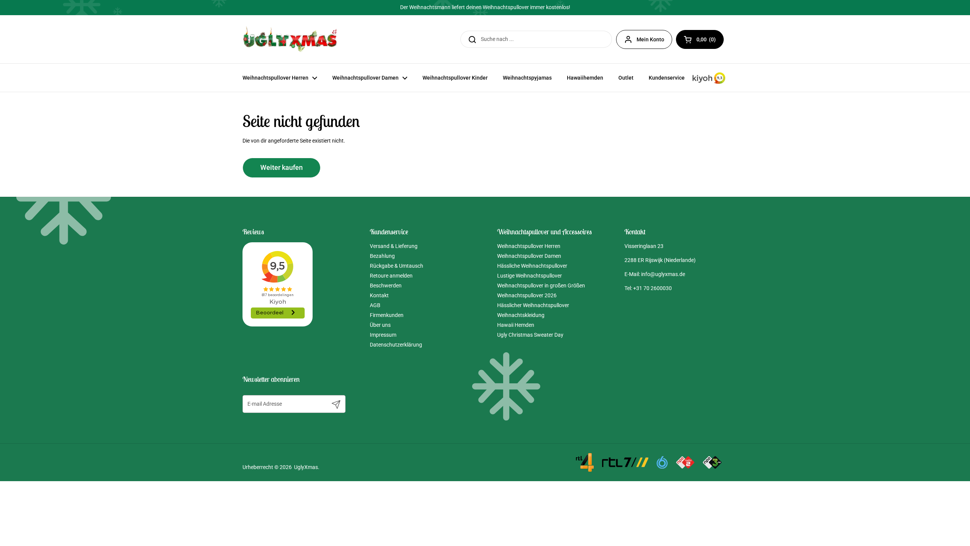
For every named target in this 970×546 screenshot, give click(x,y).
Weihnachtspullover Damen (529, 256)
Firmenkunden (387, 315)
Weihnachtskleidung (520, 315)
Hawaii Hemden (515, 325)
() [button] (710, 40)
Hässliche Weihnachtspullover (532, 266)
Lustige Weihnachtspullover (529, 276)
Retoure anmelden (391, 276)
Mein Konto (650, 39)
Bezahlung (382, 256)
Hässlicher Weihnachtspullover (533, 305)
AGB (375, 305)
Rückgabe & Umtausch (396, 266)
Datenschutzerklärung (396, 345)
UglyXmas (306, 467)
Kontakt (379, 295)
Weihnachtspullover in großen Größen (541, 285)
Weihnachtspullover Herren (528, 246)
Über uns (380, 325)
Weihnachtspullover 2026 (527, 295)
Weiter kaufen (281, 167)
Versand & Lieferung (394, 246)
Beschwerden (386, 285)
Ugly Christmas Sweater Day (530, 335)
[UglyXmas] (290, 39)
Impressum (383, 335)
